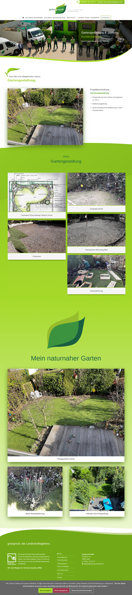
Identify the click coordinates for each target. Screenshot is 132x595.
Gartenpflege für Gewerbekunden (62, 558)
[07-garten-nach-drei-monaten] (96, 489)
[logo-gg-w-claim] (66, 8)
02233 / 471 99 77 (88, 2)
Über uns (60, 574)
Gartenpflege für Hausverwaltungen (63, 565)
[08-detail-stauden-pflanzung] (35, 489)
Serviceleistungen (62, 570)
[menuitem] (22, 17)
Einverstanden (45, 590)
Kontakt (59, 577)
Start (60, 553)
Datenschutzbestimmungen (82, 590)
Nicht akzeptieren (61, 590)
